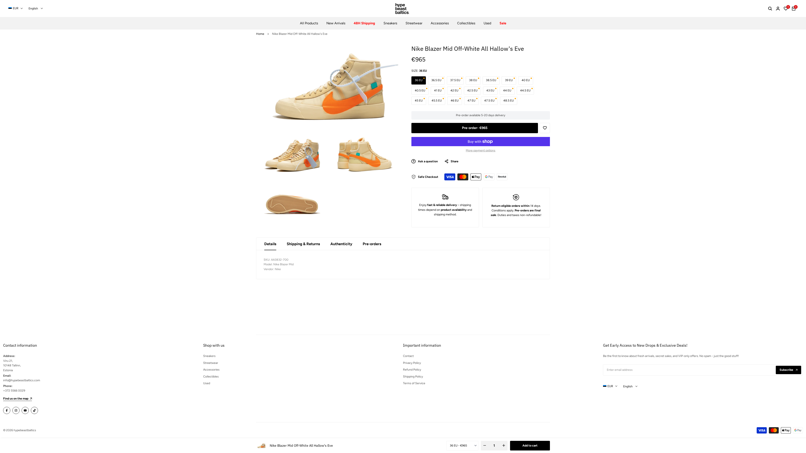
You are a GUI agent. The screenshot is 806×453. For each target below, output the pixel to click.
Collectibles (211, 376)
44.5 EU (525, 90)
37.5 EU (455, 80)
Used (206, 383)
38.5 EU (491, 80)
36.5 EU (436, 80)
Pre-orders (372, 244)
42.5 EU (472, 90)
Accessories (211, 369)
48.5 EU (508, 100)
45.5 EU (437, 100)
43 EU (490, 90)
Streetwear (210, 363)
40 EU (526, 80)
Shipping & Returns (303, 244)
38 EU (473, 80)
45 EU (419, 100)
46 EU (455, 100)
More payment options (480, 150)
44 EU (507, 90)
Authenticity (341, 244)
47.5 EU (489, 100)
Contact (408, 356)
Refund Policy (412, 369)
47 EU (471, 100)
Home (260, 34)
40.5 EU (420, 90)
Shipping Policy (413, 376)
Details (270, 244)
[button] (545, 128)
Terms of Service (414, 383)
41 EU (438, 90)
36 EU (419, 80)
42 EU (454, 90)
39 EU (509, 80)
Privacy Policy (412, 363)
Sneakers (209, 356)
